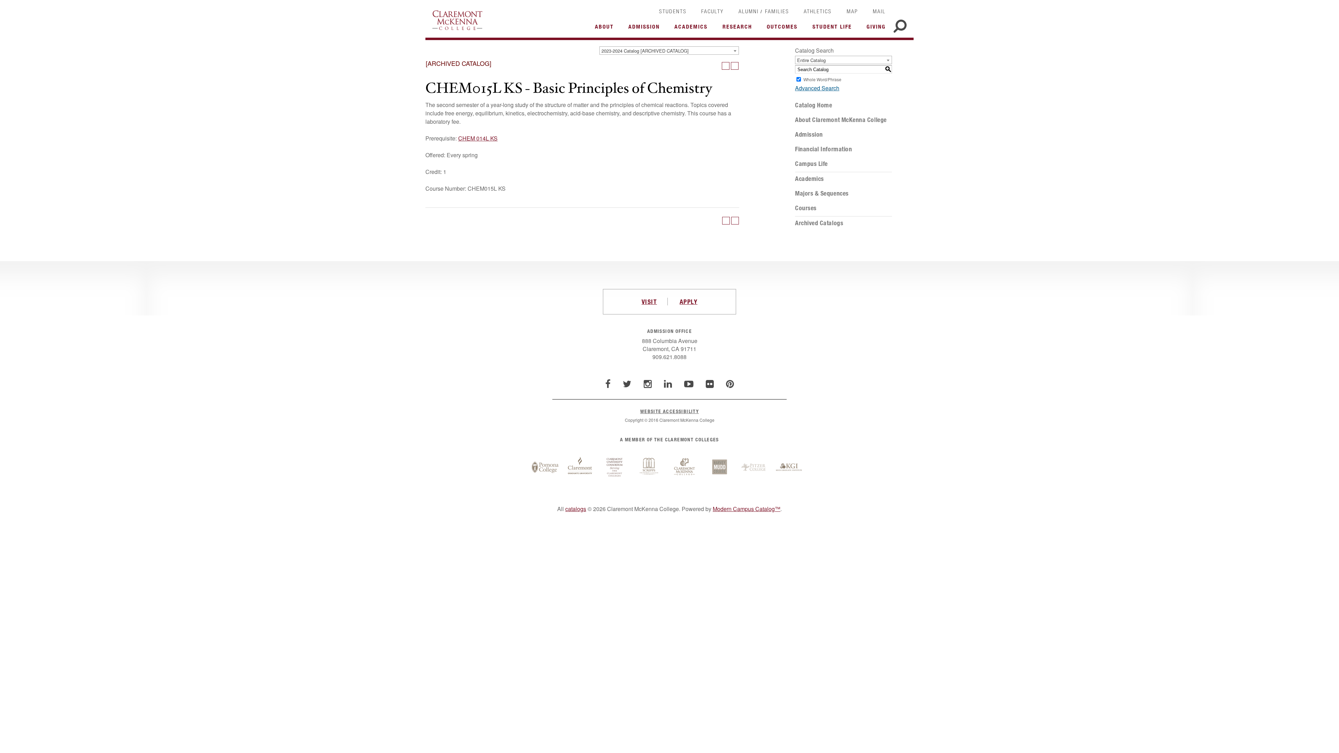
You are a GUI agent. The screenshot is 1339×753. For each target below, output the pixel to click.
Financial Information (823, 149)
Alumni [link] (749, 11)
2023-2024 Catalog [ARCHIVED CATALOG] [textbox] (645, 50)
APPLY (688, 301)
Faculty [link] (712, 11)
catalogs (575, 509)
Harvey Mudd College (719, 467)
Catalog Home (813, 105)
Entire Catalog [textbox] (811, 60)
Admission (809, 134)
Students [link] (673, 11)
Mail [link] (879, 11)
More (606, 28)
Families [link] (777, 11)
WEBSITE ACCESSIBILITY (669, 411)
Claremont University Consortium (615, 467)
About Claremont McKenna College (841, 119)
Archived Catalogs (819, 223)
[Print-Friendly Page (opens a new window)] (725, 66)
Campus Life (811, 163)
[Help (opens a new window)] (735, 66)
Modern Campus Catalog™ (746, 509)
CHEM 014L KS (478, 138)
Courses (806, 208)
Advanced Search (817, 88)
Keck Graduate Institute (789, 467)
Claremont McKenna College (457, 20)
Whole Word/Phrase (822, 79)
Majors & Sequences (822, 193)
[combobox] (669, 50)
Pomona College (545, 467)
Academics (809, 178)
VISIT (649, 301)
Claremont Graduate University (580, 467)
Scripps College (650, 467)
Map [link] (852, 11)
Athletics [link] (818, 11)
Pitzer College (754, 467)
